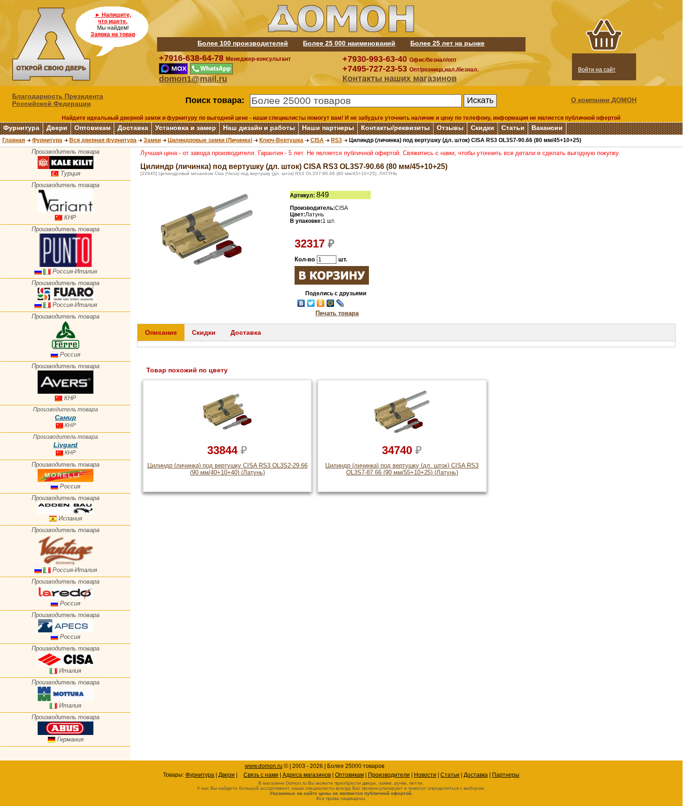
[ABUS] (65, 732)
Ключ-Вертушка (281, 140)
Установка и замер (185, 127)
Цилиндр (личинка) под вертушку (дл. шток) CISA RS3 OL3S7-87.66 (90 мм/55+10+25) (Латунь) (402, 469)
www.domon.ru (263, 766)
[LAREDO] (65, 596)
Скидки (482, 127)
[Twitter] (311, 303)
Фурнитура (21, 127)
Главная (13, 140)
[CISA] (65, 664)
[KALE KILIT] (65, 166)
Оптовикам (92, 127)
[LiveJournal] (340, 303)
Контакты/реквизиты (395, 127)
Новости (425, 775)
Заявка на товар (113, 34)
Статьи (513, 127)
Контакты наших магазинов (399, 78)
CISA (317, 140)
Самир (65, 417)
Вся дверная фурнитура (103, 140)
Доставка (133, 127)
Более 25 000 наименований (349, 43)
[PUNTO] (65, 264)
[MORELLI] (65, 479)
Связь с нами (260, 775)
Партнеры (505, 775)
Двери (56, 127)
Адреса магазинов (306, 775)
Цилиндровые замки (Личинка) (210, 140)
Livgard (65, 444)
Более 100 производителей (242, 43)
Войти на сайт (597, 69)
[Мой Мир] (330, 303)
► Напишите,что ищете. (113, 18)
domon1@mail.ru (193, 79)
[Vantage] (65, 563)
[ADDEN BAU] (65, 511)
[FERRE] (65, 347)
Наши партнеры (328, 127)
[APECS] (65, 630)
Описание (161, 332)
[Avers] (65, 391)
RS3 (336, 140)
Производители (389, 775)
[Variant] (65, 211)
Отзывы (450, 127)
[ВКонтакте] (301, 303)
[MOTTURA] (65, 699)
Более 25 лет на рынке (447, 43)
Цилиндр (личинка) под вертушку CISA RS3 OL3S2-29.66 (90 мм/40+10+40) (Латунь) (227, 469)
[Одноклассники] (321, 303)
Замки (152, 140)
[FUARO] (65, 298)
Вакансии (547, 127)
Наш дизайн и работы (259, 127)
